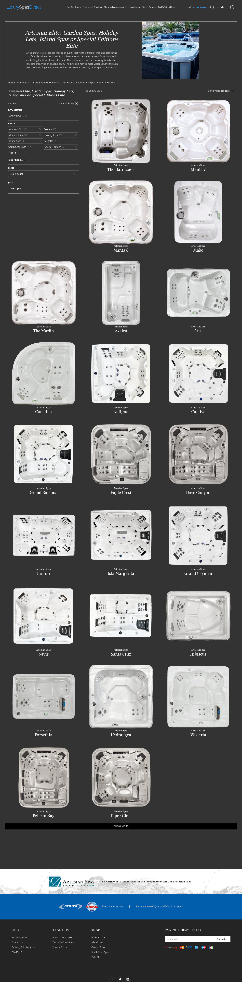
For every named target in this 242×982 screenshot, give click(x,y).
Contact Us (17, 942)
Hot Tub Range (74, 7)
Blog (144, 7)
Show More (121, 826)
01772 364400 (199, 7)
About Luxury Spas (62, 937)
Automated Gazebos (92, 7)
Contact (152, 7)
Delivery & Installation (23, 947)
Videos (172, 7)
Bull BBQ (162, 7)
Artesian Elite (98, 937)
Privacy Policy (59, 947)
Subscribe (222, 939)
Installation (135, 7)
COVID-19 (17, 952)
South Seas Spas (100, 952)
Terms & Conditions (63, 942)
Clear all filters (66, 103)
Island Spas (97, 942)
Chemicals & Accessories (116, 7)
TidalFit (95, 957)
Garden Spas (98, 947)
